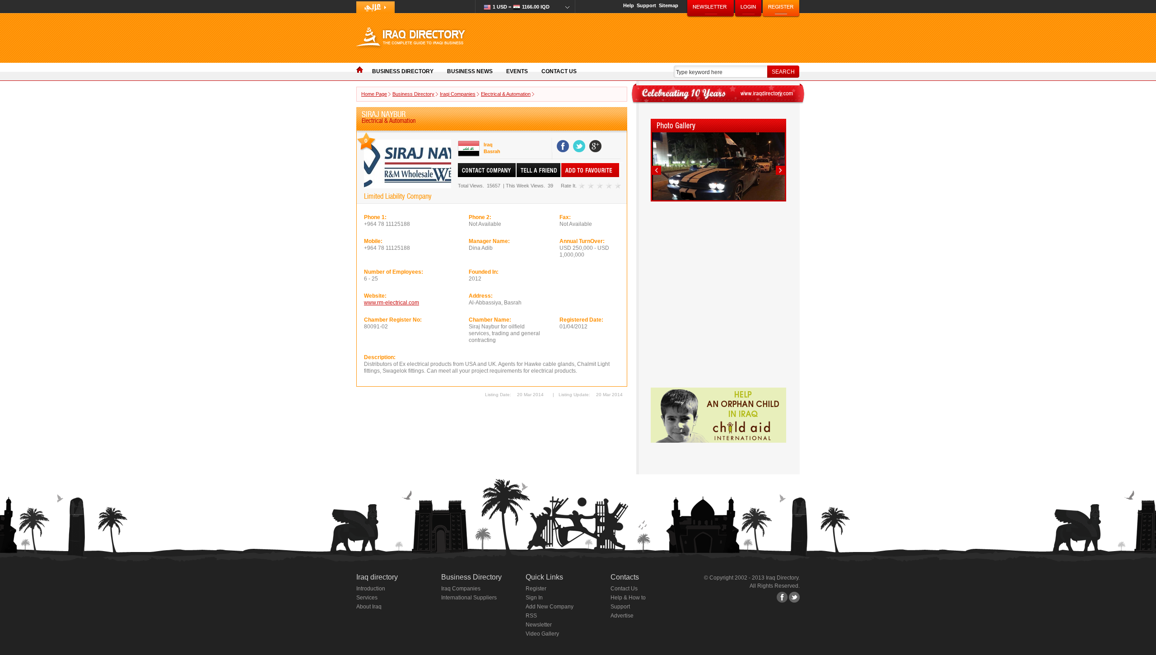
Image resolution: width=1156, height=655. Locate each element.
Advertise (622, 616)
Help (628, 5)
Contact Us (559, 71)
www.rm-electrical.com (391, 302)
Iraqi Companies (457, 94)
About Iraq (369, 607)
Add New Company (549, 607)
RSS (531, 616)
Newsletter (539, 625)
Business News (470, 71)
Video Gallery (542, 634)
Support (646, 5)
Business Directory (403, 71)
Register (536, 588)
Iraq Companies (460, 588)
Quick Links (544, 577)
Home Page (374, 94)
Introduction (370, 588)
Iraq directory (377, 577)
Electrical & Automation (506, 94)
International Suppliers (469, 597)
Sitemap (668, 5)
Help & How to (628, 597)
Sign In (534, 597)
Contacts (625, 577)
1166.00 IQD (521, 6)
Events (517, 71)
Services (367, 597)
